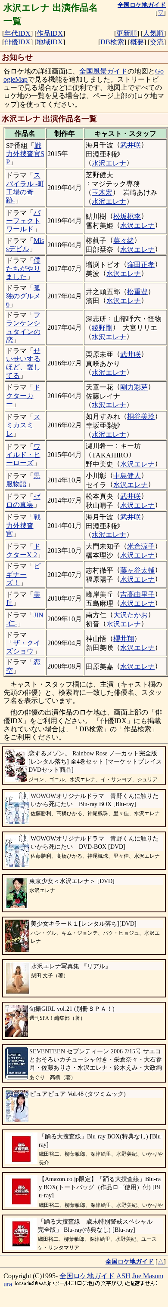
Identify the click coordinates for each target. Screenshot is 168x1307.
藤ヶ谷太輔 (137, 570)
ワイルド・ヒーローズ (23, 454)
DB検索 (112, 42)
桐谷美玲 (141, 416)
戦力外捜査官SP (25, 154)
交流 (157, 42)
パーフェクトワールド (23, 221)
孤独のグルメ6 (23, 296)
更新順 (126, 33)
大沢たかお (130, 615)
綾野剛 (102, 327)
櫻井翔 (123, 638)
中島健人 (127, 475)
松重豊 (137, 291)
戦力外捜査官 (23, 525)
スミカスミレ (23, 425)
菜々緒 (123, 240)
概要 (137, 42)
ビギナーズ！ (23, 574)
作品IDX (50, 33)
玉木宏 (102, 192)
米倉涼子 (141, 546)
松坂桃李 (127, 216)
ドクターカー (23, 395)
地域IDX (50, 42)
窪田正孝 (141, 264)
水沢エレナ (109, 163)
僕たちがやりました (23, 268)
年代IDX (17, 33)
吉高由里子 (137, 594)
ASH (123, 1275)
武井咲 (130, 145)
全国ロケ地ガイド (87, 1275)
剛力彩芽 (134, 387)
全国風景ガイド (103, 71)
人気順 (153, 33)
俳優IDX (17, 42)
